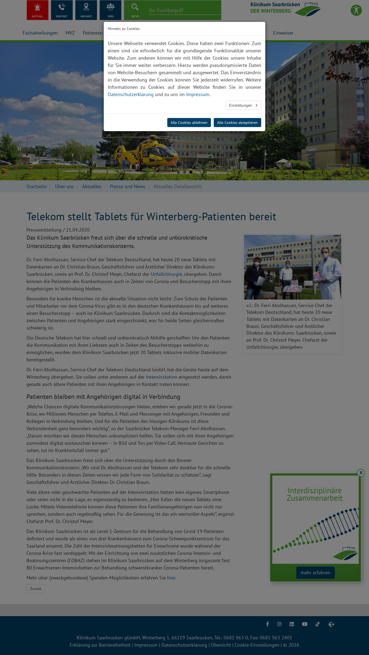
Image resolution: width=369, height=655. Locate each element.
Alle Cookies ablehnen (189, 122)
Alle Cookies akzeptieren (237, 122)
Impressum (197, 94)
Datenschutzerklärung (131, 94)
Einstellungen (241, 105)
